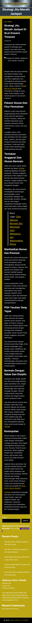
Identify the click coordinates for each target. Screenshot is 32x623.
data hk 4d (6, 586)
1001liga (21, 168)
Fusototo (15, 593)
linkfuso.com (6, 583)
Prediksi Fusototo (8, 588)
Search (4, 517)
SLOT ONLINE (8, 21)
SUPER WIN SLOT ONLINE (19, 620)
